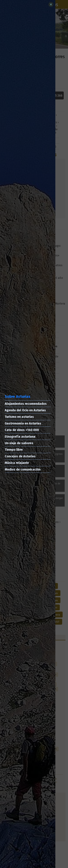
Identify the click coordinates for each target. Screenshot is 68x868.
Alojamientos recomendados (26, 404)
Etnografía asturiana (20, 436)
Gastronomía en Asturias (23, 423)
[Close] (50, 4)
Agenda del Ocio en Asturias (25, 410)
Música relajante (17, 463)
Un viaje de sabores (19, 443)
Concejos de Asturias (20, 456)
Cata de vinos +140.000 (22, 430)
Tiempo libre (14, 449)
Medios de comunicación (22, 469)
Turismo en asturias (19, 417)
